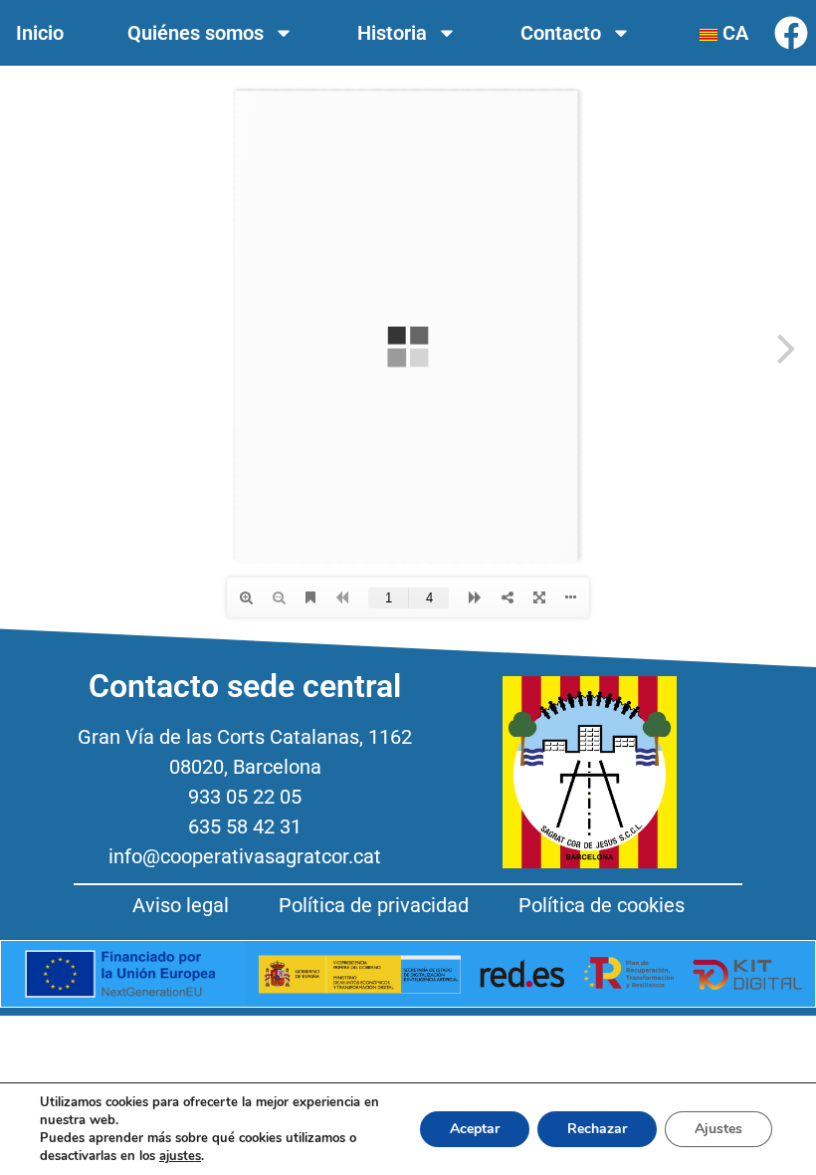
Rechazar (597, 1128)
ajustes (180, 1156)
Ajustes (718, 1128)
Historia (392, 33)
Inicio (40, 33)
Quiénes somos (195, 33)
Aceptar (475, 1128)
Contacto (560, 33)
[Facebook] (791, 33)
